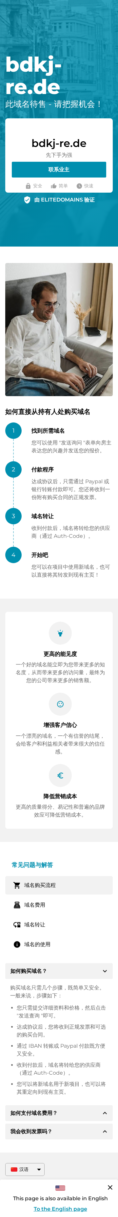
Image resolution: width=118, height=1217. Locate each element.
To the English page (60, 1209)
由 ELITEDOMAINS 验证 (64, 200)
